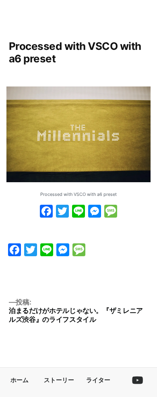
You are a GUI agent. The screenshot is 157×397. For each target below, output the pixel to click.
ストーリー (59, 380)
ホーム (19, 380)
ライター (98, 380)
